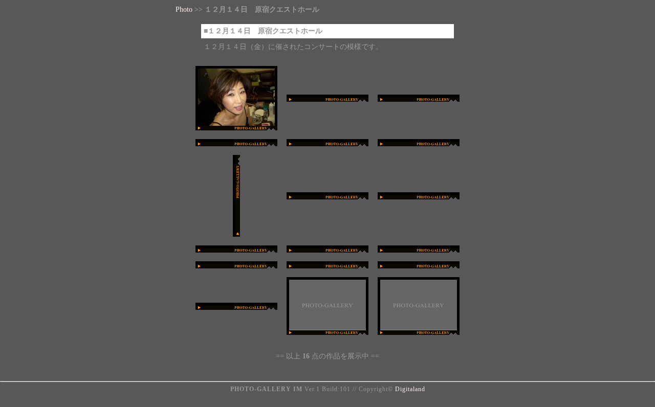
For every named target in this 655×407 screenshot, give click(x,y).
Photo (184, 9)
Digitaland (410, 389)
